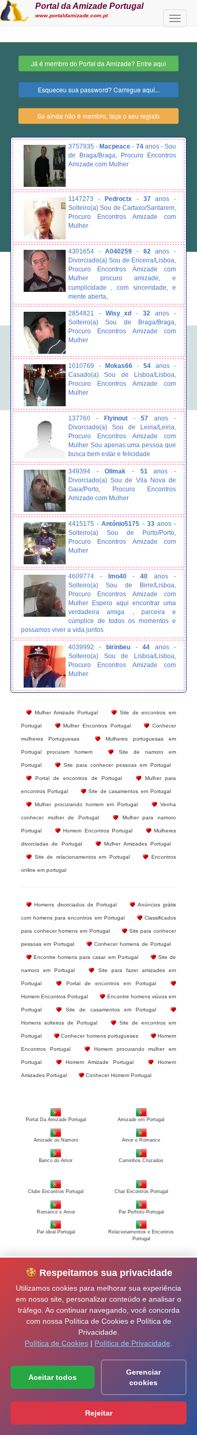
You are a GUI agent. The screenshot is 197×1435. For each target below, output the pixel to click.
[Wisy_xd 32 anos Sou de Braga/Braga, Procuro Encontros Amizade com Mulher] (45, 333)
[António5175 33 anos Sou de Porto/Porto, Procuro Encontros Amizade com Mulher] (45, 543)
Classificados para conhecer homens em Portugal (98, 924)
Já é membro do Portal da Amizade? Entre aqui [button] (98, 63)
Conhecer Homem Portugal (117, 1075)
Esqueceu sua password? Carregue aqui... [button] (99, 89)
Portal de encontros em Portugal (108, 983)
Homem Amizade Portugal (97, 1062)
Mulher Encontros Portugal (95, 726)
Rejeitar (98, 1413)
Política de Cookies (56, 1343)
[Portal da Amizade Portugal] (14, 9)
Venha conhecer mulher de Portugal (98, 810)
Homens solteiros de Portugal (59, 1023)
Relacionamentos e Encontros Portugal (141, 1235)
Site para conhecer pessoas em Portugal (115, 765)
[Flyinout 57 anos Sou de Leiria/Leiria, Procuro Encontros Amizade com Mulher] (45, 438)
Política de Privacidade (132, 1343)
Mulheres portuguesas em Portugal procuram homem (98, 745)
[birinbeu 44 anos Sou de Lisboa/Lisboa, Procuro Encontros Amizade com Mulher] (45, 667)
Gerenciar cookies (143, 1377)
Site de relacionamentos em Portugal (81, 857)
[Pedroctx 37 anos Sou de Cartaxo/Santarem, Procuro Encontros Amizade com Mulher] (45, 218)
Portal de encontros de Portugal (77, 778)
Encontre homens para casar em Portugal (85, 957)
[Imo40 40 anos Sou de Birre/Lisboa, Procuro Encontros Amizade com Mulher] (45, 596)
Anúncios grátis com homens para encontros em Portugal (98, 911)
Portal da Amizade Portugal (89, 5)
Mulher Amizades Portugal (136, 844)
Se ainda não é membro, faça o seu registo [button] (98, 115)
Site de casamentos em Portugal (128, 791)
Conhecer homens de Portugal (131, 944)
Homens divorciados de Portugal (74, 905)
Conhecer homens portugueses (99, 1036)
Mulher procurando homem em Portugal (85, 804)
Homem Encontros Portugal (96, 830)
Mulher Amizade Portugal (65, 712)
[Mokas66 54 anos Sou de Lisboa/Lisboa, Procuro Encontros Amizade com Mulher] (45, 385)
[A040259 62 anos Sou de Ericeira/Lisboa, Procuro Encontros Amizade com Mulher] (45, 271)
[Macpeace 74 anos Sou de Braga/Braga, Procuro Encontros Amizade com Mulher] (45, 166)
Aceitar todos (52, 1377)
